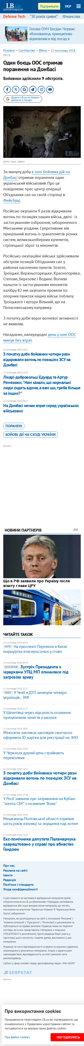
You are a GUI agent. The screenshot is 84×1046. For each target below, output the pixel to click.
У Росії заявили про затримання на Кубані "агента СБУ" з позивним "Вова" (39, 801)
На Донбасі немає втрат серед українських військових (41, 408)
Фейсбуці (11, 200)
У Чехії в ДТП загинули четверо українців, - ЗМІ (35, 695)
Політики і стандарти (18, 884)
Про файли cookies (17, 1037)
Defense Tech (14, 16)
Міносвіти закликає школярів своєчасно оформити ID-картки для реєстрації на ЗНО (40, 735)
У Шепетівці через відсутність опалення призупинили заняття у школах (37, 715)
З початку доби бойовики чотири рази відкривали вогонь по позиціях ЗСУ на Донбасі (36, 359)
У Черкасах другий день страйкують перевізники (33, 755)
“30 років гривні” (44, 16)
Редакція (9, 880)
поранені (14, 426)
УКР (68, 6)
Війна (43, 50)
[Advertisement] (42, 480)
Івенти (8, 875)
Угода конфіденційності (20, 889)
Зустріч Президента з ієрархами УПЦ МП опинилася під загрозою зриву (35, 672)
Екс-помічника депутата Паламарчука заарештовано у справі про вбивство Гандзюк (39, 844)
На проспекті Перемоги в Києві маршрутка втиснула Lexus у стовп (35, 649)
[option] (42, 34)
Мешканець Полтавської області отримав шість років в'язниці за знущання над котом (40, 821)
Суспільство (27, 50)
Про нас (9, 865)
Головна (9, 50)
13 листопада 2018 (63, 50)
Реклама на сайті (15, 870)
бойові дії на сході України (31, 434)
